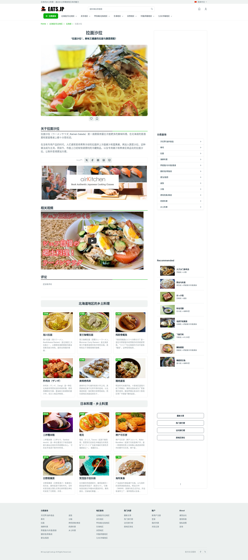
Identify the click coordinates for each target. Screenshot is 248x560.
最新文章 (180, 416)
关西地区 (99, 530)
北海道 (69, 24)
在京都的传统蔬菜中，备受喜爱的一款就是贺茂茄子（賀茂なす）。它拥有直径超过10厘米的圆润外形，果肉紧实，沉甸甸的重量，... (93, 487)
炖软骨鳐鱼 (121, 334)
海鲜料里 (44, 526)
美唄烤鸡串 (85, 381)
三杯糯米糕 (49, 435)
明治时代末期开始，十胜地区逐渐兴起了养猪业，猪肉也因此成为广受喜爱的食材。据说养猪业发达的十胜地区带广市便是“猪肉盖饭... (130, 389)
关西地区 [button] (130, 16)
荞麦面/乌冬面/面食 (49, 530)
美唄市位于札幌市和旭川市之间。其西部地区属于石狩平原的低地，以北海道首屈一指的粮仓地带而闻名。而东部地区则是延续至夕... (93, 389)
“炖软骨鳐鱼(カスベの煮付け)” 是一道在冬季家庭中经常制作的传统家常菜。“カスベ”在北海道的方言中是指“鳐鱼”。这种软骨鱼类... (130, 343)
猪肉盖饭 (120, 381)
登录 (153, 519)
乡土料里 (72, 530)
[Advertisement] (180, 234)
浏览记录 (155, 526)
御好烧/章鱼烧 (46, 534)
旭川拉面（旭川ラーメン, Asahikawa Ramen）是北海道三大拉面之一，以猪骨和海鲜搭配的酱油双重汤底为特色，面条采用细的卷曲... (57, 344)
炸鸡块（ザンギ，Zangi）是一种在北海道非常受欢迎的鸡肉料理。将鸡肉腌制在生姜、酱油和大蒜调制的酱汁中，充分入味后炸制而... (57, 389)
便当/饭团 (45, 538)
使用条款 (183, 519)
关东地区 (99, 519)
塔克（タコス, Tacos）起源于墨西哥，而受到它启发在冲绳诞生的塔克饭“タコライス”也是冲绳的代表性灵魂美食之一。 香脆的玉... (93, 444)
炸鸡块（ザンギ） (52, 381)
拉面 (42, 523)
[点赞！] (91, 118)
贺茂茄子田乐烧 (87, 478)
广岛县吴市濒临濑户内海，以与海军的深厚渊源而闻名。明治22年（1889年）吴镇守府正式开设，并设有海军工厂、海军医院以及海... (130, 487)
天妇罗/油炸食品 (47, 515)
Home (44, 24)
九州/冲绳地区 (102, 538)
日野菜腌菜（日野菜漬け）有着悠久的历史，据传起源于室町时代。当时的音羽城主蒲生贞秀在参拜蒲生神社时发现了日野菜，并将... (57, 487)
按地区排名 (180, 437)
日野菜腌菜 (49, 478)
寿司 (42, 519)
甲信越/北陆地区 (103, 523)
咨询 (181, 526)
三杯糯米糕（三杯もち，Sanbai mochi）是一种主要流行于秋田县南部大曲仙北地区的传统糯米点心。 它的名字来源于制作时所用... (57, 444)
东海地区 (99, 526)
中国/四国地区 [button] (146, 16)
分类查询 (52, 16)
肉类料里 (72, 526)
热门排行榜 (180, 423)
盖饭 (70, 515)
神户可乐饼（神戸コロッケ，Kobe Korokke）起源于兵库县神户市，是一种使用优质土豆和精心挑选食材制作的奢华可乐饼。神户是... (130, 444)
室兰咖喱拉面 (86, 334)
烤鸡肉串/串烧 (74, 523)
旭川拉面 (47, 334)
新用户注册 (156, 515)
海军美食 (120, 478)
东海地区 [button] (117, 16)
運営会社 (183, 515)
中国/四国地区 (102, 534)
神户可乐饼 (121, 435)
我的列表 (155, 523)
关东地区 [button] (84, 16)
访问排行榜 (180, 430)
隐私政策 (183, 523)
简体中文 (201, 2)
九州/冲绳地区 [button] (164, 16)
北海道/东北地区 (56, 24)
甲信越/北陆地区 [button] (100, 16)
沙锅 (70, 519)
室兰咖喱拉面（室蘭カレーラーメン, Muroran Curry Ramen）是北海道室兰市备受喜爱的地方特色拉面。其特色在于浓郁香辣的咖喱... (94, 343)
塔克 (81, 435)
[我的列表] (97, 118)
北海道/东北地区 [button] (68, 16)
